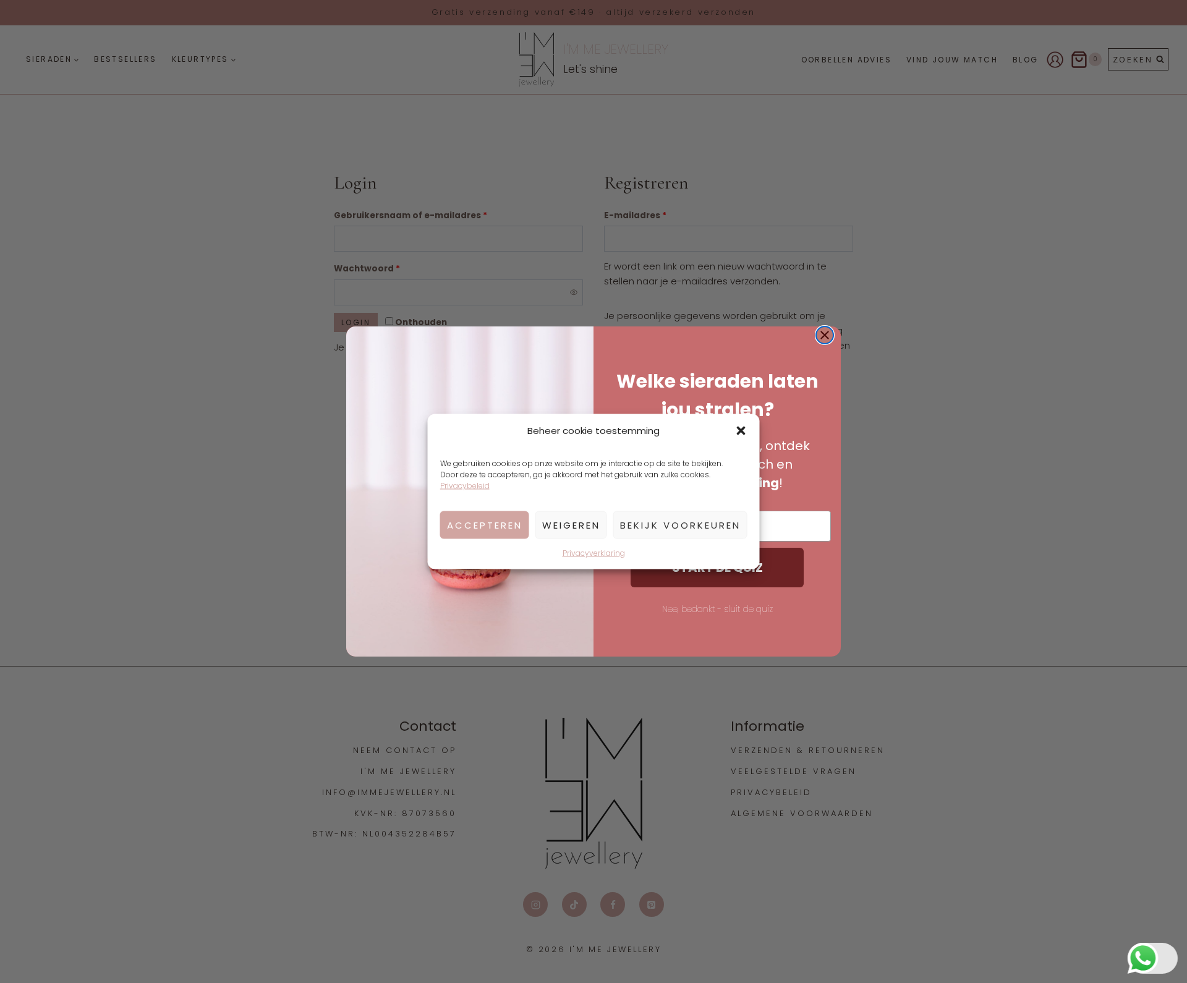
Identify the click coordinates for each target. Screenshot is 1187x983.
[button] (741, 431)
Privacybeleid (465, 485)
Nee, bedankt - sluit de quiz (717, 609)
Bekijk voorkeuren (680, 524)
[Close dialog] (824, 335)
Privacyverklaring (594, 553)
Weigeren (571, 524)
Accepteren (484, 524)
